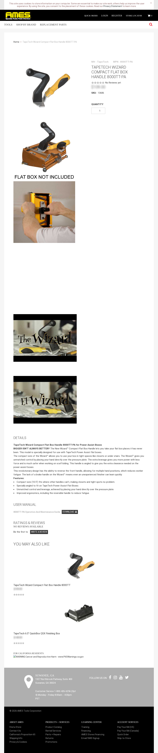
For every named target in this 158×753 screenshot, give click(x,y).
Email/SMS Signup (90, 738)
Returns (50, 738)
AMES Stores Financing (92, 734)
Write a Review (39, 532)
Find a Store (15, 727)
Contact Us (15, 731)
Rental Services (53, 731)
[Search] (151, 24)
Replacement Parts (53, 24)
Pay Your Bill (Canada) (128, 731)
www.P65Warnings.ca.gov (71, 656)
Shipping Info (16, 738)
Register (117, 16)
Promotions (51, 742)
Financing (86, 731)
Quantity (97, 104)
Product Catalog (54, 727)
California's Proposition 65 (22, 734)
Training (85, 727)
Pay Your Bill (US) (125, 727)
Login (104, 16)
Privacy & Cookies (18, 742)
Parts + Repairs (53, 734)
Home (16, 42)
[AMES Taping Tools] (18, 15)
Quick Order (91, 16)
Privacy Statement (112, 6)
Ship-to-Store (124, 738)
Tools (8, 24)
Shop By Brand (26, 24)
